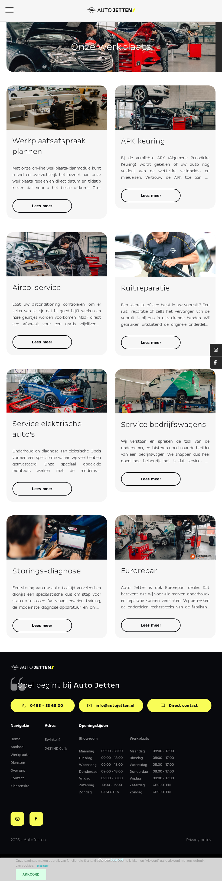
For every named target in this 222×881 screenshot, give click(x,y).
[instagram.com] (216, 350)
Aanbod (17, 747)
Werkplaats (20, 754)
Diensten (18, 762)
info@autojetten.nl (115, 705)
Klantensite (20, 786)
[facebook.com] (216, 362)
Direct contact (183, 705)
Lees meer (42, 206)
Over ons (18, 770)
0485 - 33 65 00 (46, 705)
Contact (17, 778)
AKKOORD (31, 874)
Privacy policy (198, 839)
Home (15, 739)
